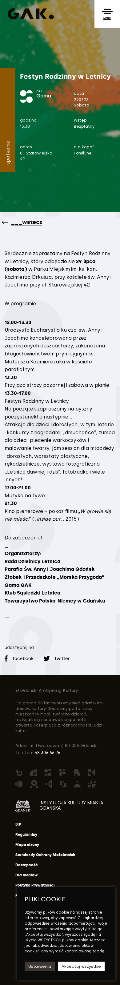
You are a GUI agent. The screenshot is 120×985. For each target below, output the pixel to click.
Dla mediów (26, 875)
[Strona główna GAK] (29, 13)
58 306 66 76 (47, 752)
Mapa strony (27, 845)
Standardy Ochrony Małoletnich (45, 855)
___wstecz (26, 222)
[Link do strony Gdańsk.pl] (22, 806)
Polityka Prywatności (34, 885)
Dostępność (26, 865)
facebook (23, 658)
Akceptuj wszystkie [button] (81, 966)
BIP (18, 824)
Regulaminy (26, 834)
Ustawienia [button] (39, 966)
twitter (62, 658)
